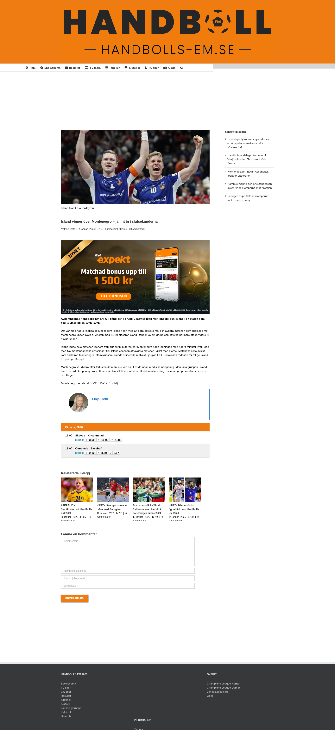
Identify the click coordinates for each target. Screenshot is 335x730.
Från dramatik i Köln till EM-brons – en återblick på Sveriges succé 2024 (154, 511)
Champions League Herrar (223, 685)
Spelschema (68, 685)
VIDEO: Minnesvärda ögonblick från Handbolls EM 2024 (190, 511)
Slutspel (66, 701)
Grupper (66, 693)
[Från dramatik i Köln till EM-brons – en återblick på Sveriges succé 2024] (154, 479)
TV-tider (66, 689)
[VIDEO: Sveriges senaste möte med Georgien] (116, 479)
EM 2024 (122, 229)
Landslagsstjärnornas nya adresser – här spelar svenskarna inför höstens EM (249, 143)
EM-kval (66, 713)
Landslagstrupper (71, 709)
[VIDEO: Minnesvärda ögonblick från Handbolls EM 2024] (192, 479)
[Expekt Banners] (135, 241)
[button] (181, 67)
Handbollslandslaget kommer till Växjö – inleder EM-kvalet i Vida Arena (246, 159)
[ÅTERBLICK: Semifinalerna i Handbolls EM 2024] (78, 479)
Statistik (65, 705)
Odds (210, 697)
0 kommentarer (137, 229)
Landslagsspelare (218, 693)
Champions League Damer (223, 689)
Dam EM (66, 717)
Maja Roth (69, 229)
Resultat (66, 697)
